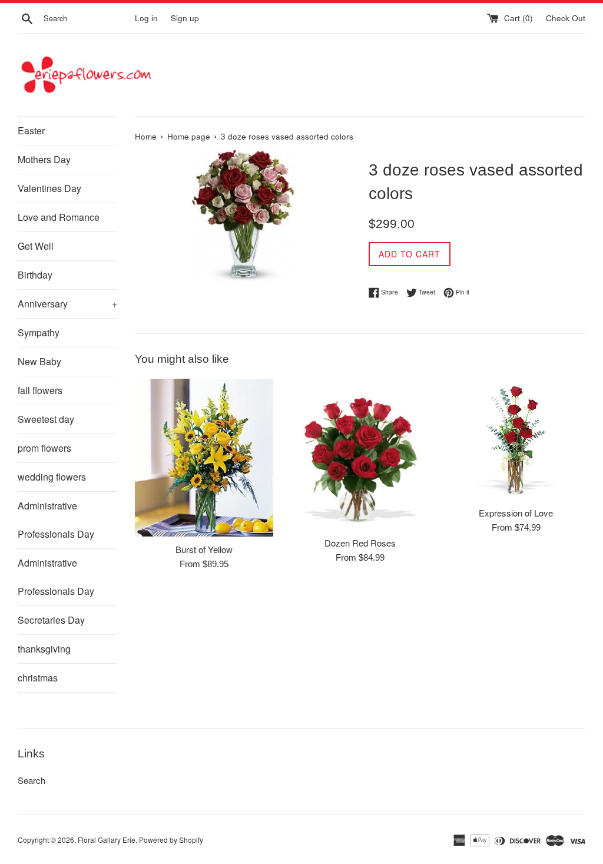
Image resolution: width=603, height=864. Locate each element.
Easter (31, 130)
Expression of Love (516, 513)
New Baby (39, 361)
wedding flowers (52, 477)
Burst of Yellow (204, 549)
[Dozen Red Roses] (360, 454)
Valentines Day (49, 188)
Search (31, 780)
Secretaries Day (51, 620)
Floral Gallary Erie (106, 840)
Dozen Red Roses (360, 543)
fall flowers (40, 390)
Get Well (36, 246)
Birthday (35, 275)
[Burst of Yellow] (204, 458)
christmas (38, 677)
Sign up (185, 18)
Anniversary (67, 303)
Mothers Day (44, 159)
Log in (146, 18)
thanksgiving (44, 649)
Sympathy (38, 332)
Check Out (565, 18)
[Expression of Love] (516, 439)
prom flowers (44, 448)
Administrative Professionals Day (56, 520)
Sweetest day (46, 419)
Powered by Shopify (171, 840)
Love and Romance (59, 217)
